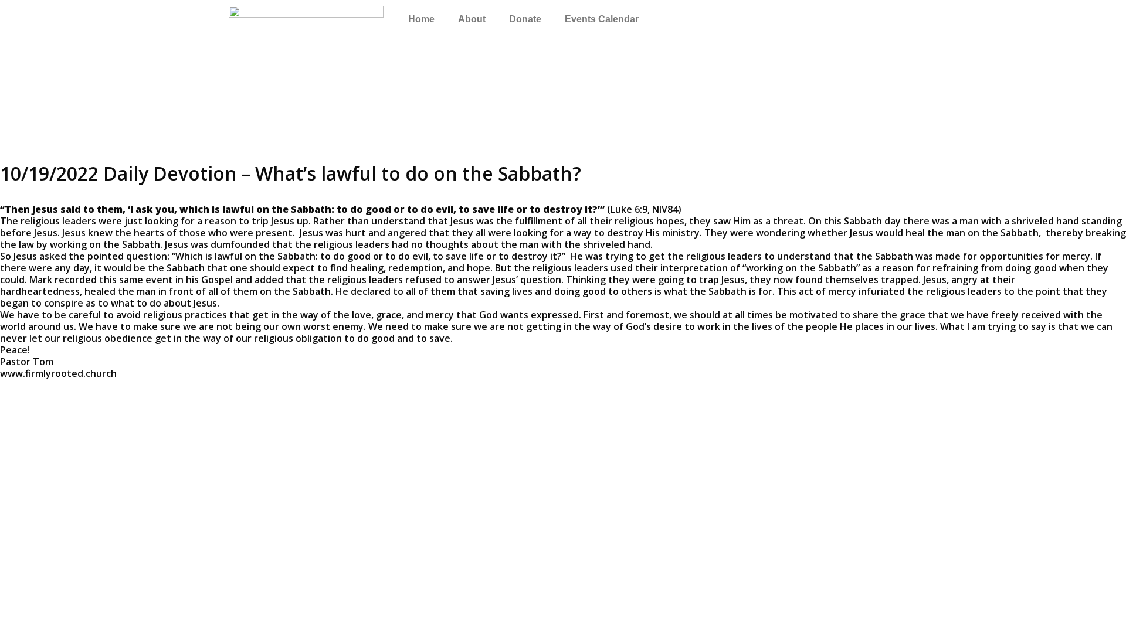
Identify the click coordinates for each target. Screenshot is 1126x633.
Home (421, 19)
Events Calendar (602, 19)
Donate (525, 19)
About (472, 19)
